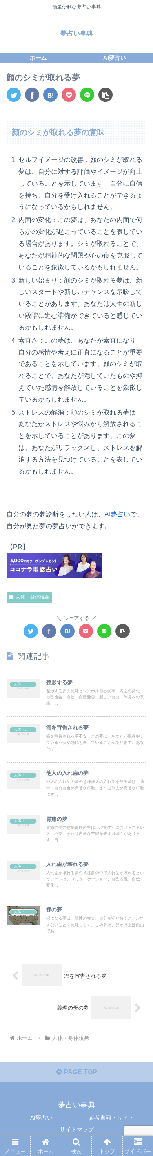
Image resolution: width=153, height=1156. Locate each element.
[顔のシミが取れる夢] (50, 95)
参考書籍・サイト (111, 1117)
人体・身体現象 (33, 597)
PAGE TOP (79, 1071)
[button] (105, 95)
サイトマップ (77, 1129)
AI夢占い (117, 514)
